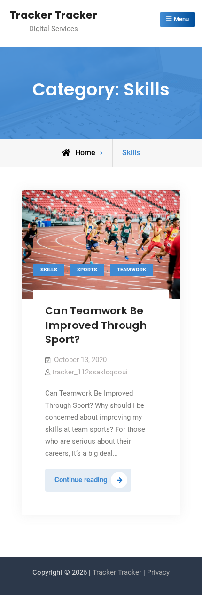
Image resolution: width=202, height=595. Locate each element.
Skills (48, 270)
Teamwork (131, 270)
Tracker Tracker (53, 15)
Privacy (158, 572)
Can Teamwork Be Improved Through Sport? (96, 325)
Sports (87, 270)
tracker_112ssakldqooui (90, 372)
